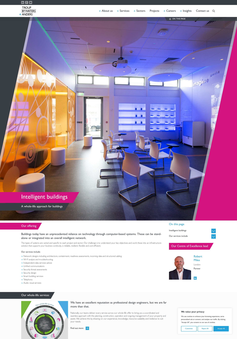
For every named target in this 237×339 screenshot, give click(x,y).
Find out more (76, 328)
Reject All (205, 329)
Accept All (221, 329)
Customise (189, 329)
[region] (205, 321)
